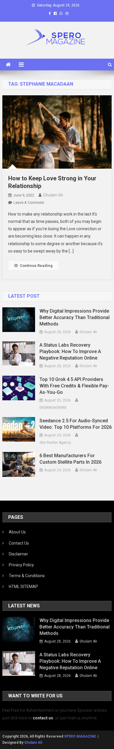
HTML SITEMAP (23, 586)
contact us (43, 718)
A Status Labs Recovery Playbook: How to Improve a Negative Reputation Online (70, 351)
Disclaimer (18, 554)
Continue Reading (36, 265)
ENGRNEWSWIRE (53, 408)
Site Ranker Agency (55, 442)
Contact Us (19, 543)
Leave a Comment (28, 202)
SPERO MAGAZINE (80, 736)
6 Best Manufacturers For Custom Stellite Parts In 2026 (70, 459)
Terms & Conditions (27, 575)
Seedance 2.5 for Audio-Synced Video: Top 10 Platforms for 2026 (75, 424)
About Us (17, 532)
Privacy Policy (21, 564)
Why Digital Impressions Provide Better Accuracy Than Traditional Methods (74, 317)
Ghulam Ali (53, 195)
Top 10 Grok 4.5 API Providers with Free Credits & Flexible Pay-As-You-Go (74, 386)
